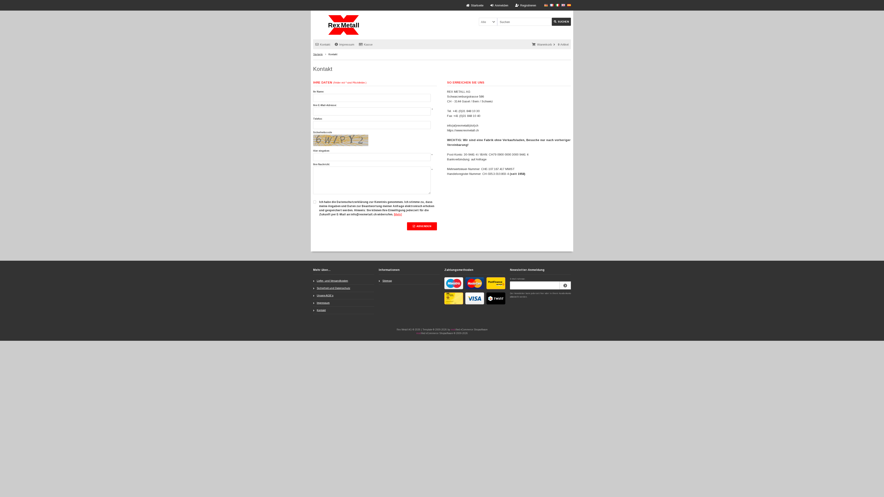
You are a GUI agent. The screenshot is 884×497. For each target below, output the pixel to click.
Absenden (422, 226)
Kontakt (325, 44)
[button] (488, 22)
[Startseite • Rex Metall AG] (343, 25)
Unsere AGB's (325, 295)
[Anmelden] (565, 285)
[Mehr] (398, 214)
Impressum (346, 44)
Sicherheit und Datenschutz (333, 288)
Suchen (561, 21)
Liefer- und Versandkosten (332, 280)
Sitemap (387, 280)
